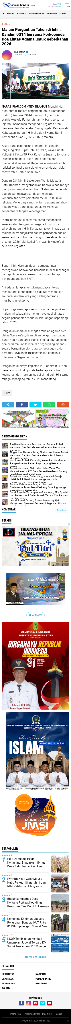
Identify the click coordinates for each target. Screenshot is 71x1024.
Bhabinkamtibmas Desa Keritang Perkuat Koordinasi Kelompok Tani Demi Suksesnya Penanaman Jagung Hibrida (28, 904)
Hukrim (11, 14)
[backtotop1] (68, 1020)
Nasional (22, 14)
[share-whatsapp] (49, 404)
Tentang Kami (15, 1014)
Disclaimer (47, 1014)
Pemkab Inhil (43, 978)
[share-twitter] (35, 404)
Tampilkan (61, 510)
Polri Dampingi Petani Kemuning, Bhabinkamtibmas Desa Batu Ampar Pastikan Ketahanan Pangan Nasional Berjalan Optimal (26, 866)
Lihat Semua (35, 615)
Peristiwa (52, 14)
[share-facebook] (22, 404)
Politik (6, 988)
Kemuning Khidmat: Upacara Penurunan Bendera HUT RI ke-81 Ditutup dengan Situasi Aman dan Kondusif (28, 924)
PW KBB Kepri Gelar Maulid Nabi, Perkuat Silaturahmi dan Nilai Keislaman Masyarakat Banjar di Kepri (26, 884)
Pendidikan (8, 983)
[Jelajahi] (67, 5)
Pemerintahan (36, 14)
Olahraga (7, 978)
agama (62, 14)
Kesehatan (8, 974)
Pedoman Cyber (32, 1014)
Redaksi (58, 1014)
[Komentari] (63, 404)
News (7, 24)
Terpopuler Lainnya (35, 957)
